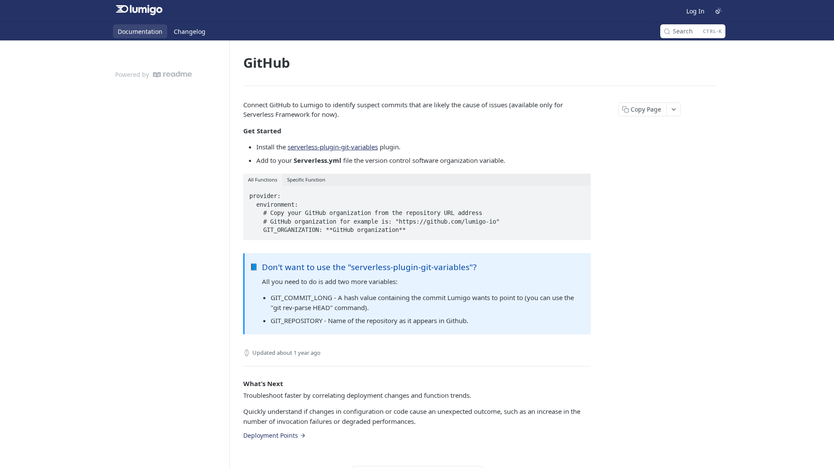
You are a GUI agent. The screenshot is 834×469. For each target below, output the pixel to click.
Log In (695, 11)
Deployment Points (270, 435)
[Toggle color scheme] (718, 11)
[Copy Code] (580, 193)
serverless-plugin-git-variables (333, 146)
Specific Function (306, 179)
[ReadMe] (172, 74)
